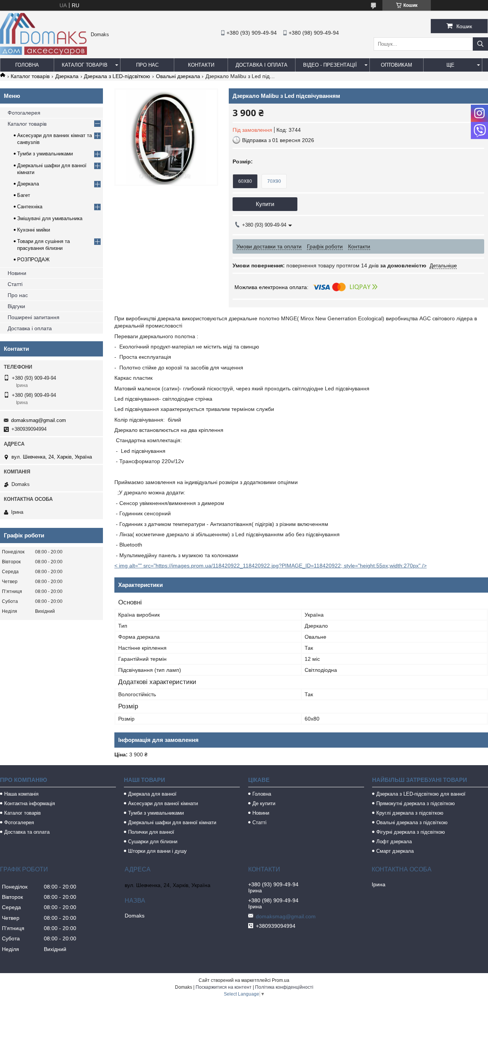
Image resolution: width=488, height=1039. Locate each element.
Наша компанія (21, 794)
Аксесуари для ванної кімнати (163, 803)
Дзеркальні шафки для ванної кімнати (172, 822)
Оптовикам (396, 65)
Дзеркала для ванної (152, 794)
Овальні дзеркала (178, 76)
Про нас (147, 65)
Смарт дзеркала (395, 851)
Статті (15, 284)
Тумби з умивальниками (45, 154)
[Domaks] (43, 53)
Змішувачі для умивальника (49, 218)
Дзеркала (67, 76)
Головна (27, 65)
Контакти (201, 65)
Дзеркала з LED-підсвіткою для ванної (421, 794)
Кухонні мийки (33, 230)
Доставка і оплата (261, 65)
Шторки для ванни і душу (157, 851)
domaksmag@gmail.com (38, 420)
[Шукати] (480, 44)
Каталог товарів (85, 65)
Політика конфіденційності (284, 987)
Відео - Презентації (330, 65)
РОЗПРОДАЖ (33, 259)
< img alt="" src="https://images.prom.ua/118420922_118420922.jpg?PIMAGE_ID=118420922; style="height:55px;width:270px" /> (270, 566)
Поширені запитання (33, 317)
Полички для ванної (151, 832)
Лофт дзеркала (394, 841)
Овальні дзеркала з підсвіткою (412, 822)
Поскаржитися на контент (224, 987)
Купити (265, 204)
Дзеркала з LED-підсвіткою (117, 76)
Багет (23, 195)
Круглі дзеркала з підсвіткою (409, 813)
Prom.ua (280, 980)
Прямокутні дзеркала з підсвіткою (415, 803)
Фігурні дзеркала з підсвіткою (410, 832)
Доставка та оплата (27, 832)
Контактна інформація (29, 803)
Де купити (263, 803)
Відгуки (16, 306)
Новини (17, 273)
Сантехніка (29, 206)
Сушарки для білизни (152, 841)
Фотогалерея (24, 113)
